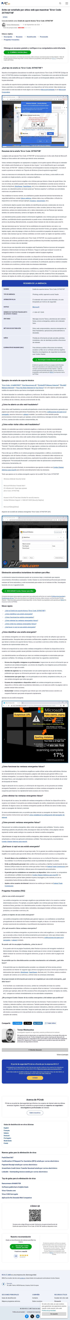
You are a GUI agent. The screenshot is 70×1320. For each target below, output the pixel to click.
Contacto (35, 1298)
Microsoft (36, 307)
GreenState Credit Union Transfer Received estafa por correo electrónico (29, 1168)
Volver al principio (62, 1055)
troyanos (33, 201)
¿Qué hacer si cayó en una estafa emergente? (20, 627)
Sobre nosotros (35, 1113)
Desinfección (31, 37)
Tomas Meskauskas (12, 25)
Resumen (19, 37)
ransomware (41, 201)
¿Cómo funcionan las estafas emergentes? (19, 617)
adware (26, 414)
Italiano (6, 1133)
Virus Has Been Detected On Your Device (29, 388)
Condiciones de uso (8, 598)
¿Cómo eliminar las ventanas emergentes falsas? (21, 620)
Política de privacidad (58, 596)
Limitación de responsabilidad (35, 1312)
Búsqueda (57, 1301)
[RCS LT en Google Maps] (3, 1284)
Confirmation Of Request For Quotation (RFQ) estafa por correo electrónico (30, 1161)
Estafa (5, 17)
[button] (67, 3)
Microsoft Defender (48, 90)
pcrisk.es (22, 1278)
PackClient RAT (7, 1157)
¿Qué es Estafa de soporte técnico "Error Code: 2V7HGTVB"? (25, 611)
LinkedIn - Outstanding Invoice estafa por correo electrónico (25, 1172)
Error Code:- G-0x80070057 (11, 385)
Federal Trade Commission (56, 866)
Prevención (44, 37)
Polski (6, 1143)
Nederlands (8, 1141)
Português (7, 1138)
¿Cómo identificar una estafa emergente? (19, 614)
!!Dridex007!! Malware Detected (48, 385)
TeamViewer (27, 186)
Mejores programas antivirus (11, 1301)
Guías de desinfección (9, 1298)
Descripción (8, 37)
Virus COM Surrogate (10, 1194)
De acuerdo (54, 1314)
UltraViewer (18, 186)
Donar (35, 1078)
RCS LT (54, 58)
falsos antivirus (26, 198)
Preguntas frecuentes (11, 40)
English (6, 1128)
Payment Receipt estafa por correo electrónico (19, 1165)
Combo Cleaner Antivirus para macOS (14, 841)
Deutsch (6, 1135)
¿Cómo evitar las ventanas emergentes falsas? (20, 624)
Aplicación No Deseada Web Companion (17, 1198)
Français (7, 1130)
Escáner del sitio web (61, 1298)
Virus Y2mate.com (9, 1191)
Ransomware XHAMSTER (11, 1183)
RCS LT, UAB (6, 1275)
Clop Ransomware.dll (29, 385)
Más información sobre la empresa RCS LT (49, 1069)
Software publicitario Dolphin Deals (15, 1187)
